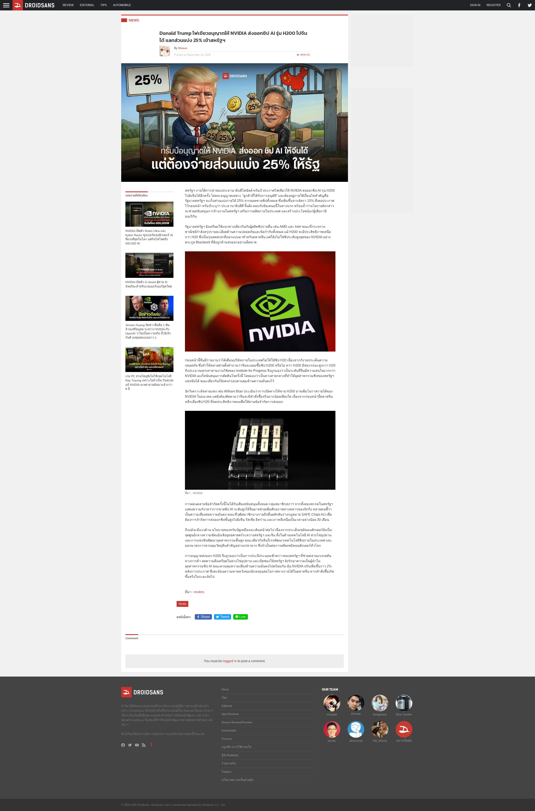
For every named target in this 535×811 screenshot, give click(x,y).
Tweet (224, 617)
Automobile (122, 5)
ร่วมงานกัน (229, 763)
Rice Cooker (404, 714)
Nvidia (182, 603)
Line (242, 617)
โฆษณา (227, 771)
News (134, 20)
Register (494, 5)
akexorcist (356, 740)
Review (68, 5)
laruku (332, 740)
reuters (199, 592)
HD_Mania (380, 740)
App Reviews (230, 714)
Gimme (356, 713)
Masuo (182, 48)
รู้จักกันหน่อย (230, 755)
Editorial (87, 5)
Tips (104, 5)
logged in (230, 661)
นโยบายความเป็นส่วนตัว (238, 780)
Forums (227, 738)
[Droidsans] (33, 5)
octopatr (331, 714)
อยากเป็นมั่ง (404, 740)
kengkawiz (380, 714)
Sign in (475, 5)
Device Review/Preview (237, 722)
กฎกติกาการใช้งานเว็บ (236, 747)
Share (205, 617)
